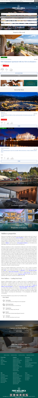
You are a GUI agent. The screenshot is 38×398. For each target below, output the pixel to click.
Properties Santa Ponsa (16, 361)
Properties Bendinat (16, 365)
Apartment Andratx (16, 374)
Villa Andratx (3, 374)
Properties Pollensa (16, 370)
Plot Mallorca (27, 361)
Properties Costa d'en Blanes (17, 360)
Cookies (2, 362)
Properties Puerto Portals (17, 362)
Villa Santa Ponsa (3, 379)
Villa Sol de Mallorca (4, 381)
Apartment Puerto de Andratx (17, 375)
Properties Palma (15, 369)
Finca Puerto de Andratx (29, 375)
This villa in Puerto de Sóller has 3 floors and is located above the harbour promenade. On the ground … (18, 116)
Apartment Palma (15, 383)
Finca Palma (27, 379)
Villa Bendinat (3, 377)
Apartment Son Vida (16, 382)
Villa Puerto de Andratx (4, 375)
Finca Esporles (27, 377)
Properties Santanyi (16, 368)
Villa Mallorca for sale (28, 358)
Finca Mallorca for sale (28, 360)
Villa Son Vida (3, 382)
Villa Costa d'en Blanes (4, 378)
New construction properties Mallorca (31, 362)
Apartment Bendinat (16, 377)
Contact (2, 358)
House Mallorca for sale (28, 366)
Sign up (19, 347)
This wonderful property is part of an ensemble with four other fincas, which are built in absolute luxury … (19, 151)
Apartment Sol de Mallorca (17, 381)
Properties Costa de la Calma (17, 366)
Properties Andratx (16, 358)
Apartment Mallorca (28, 364)
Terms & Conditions (4, 361)
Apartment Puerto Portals (17, 378)
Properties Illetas (15, 364)
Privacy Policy (3, 364)
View (19, 75)
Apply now (19, 331)
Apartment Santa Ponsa (16, 379)
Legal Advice (2, 360)
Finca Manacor (27, 378)
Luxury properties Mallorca (29, 365)
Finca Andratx (27, 374)
